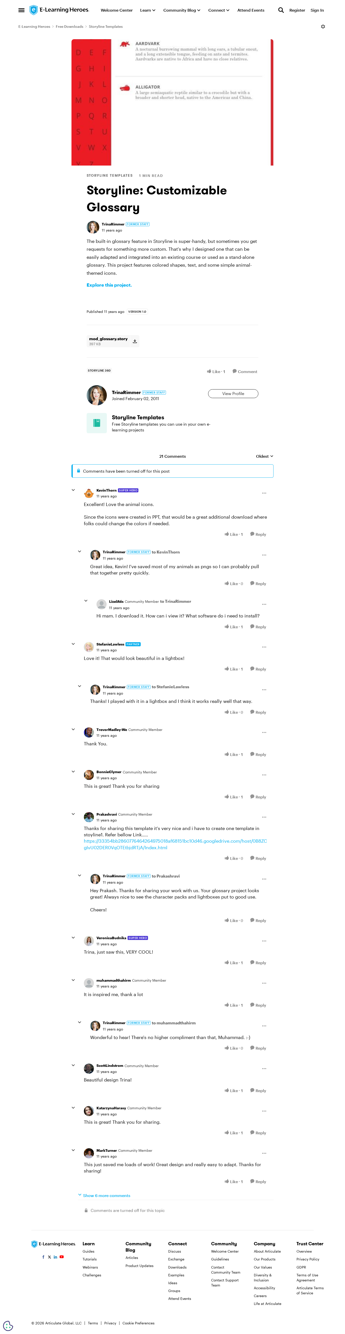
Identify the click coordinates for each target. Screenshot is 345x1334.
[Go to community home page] (60, 10)
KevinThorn (106, 490)
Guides (88, 1251)
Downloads (177, 1267)
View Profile (233, 393)
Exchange (176, 1259)
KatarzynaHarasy (111, 1108)
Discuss (174, 1251)
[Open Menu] (323, 26)
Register (297, 10)
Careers (260, 1296)
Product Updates (140, 1265)
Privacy (110, 1323)
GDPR (301, 1267)
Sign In (317, 10)
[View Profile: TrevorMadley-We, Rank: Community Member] (89, 732)
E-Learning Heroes (34, 26)
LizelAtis (116, 601)
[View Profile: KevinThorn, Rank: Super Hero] (89, 493)
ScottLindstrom (109, 1065)
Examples (176, 1275)
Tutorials (90, 1259)
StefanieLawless (110, 644)
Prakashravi (106, 814)
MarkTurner (106, 1150)
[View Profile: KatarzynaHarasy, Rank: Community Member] (89, 1111)
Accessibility (264, 1288)
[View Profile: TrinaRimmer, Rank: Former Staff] (93, 227)
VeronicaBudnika (111, 938)
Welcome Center (225, 1251)
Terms (93, 1323)
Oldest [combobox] (265, 456)
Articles (132, 1257)
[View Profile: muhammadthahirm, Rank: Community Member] (89, 983)
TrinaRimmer (113, 224)
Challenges (92, 1275)
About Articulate (267, 1251)
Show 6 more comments (106, 1195)
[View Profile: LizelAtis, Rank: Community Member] (101, 604)
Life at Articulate (267, 1303)
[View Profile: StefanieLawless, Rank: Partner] (89, 647)
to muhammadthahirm (174, 1022)
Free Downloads (69, 26)
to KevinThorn (166, 551)
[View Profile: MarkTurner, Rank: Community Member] (89, 1153)
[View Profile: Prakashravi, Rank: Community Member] (89, 817)
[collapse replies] (73, 490)
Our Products (265, 1259)
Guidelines (220, 1259)
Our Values (263, 1267)
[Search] (281, 10)
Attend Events (179, 1298)
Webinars (90, 1267)
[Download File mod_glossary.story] (134, 341)
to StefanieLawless (170, 686)
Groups (174, 1291)
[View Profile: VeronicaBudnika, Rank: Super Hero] (89, 941)
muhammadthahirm (113, 980)
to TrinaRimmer (175, 601)
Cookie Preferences (138, 1323)
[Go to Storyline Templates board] (97, 423)
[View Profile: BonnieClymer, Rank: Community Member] (89, 775)
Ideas (172, 1283)
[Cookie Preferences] (8, 1326)
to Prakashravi (166, 875)
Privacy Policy (308, 1259)
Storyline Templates (106, 26)
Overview (304, 1251)
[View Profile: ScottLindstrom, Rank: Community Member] (89, 1069)
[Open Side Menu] (21, 10)
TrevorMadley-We (111, 729)
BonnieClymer (108, 772)
